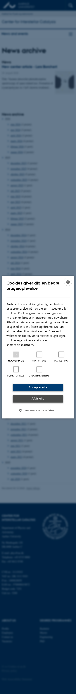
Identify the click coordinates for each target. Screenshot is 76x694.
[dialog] (38, 347)
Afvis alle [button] (38, 398)
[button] (38, 410)
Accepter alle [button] (38, 387)
